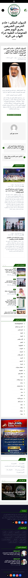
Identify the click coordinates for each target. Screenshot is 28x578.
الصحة (21, 358)
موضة (21, 414)
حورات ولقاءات (20, 379)
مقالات (21, 407)
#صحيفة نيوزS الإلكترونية (20, 537)
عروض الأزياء (20, 398)
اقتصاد (21, 333)
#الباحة (21, 463)
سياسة (21, 389)
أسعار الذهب (20, 330)
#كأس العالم (22, 539)
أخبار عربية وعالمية (19, 326)
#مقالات (9, 469)
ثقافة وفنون (20, 373)
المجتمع (21, 361)
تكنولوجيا (21, 370)
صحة (22, 392)
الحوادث (21, 348)
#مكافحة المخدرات (6, 539)
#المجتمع (17, 532)
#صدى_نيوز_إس (19, 469)
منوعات (21, 410)
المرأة (21, 364)
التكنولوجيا (21, 345)
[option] (14, 271)
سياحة (21, 382)
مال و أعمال (20, 401)
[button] (3, 265)
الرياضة (21, 351)
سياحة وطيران (20, 386)
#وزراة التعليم (20, 472)
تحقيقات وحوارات (19, 367)
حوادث (21, 376)
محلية (15, 57)
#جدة (4, 532)
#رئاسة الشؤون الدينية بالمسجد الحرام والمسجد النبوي (15, 466)
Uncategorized (19, 323)
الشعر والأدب (20, 354)
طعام (22, 395)
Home (14, 39)
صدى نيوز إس (21, 57)
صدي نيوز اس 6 (18, 184)
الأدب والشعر (20, 339)
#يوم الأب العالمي (12, 542)
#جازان (13, 463)
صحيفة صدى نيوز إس (7, 571)
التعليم (21, 342)
